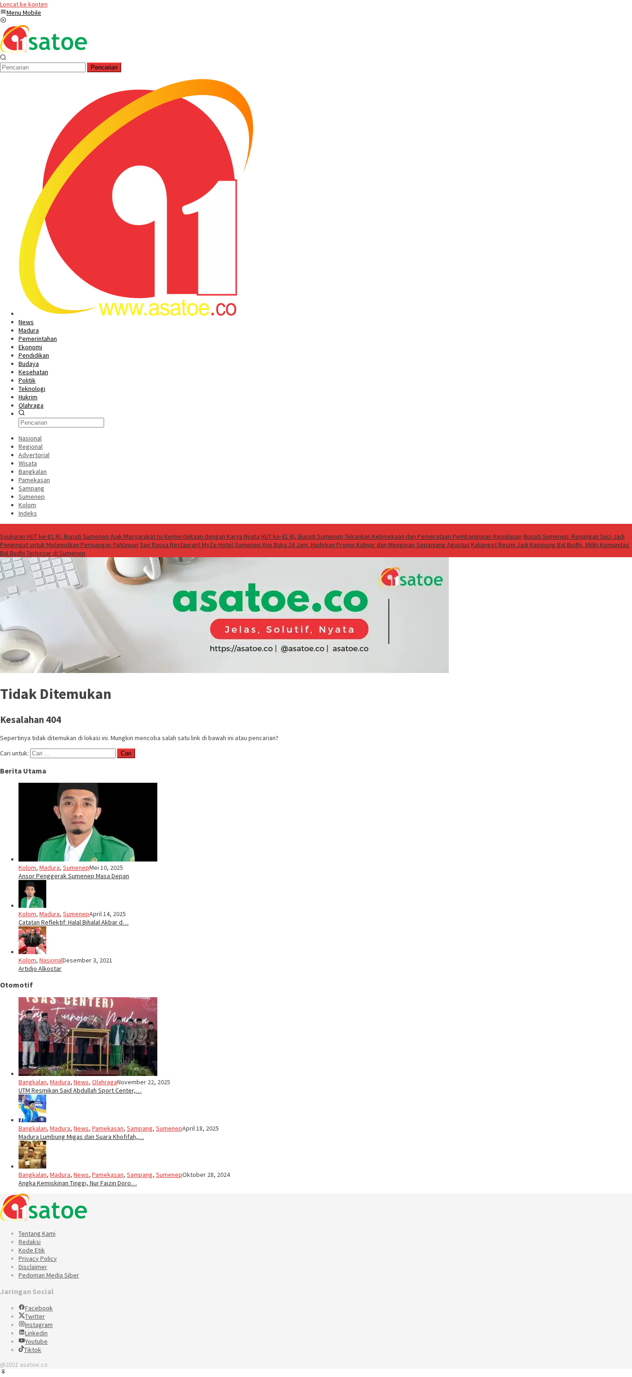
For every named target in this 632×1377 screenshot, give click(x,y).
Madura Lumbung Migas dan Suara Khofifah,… (81, 1136)
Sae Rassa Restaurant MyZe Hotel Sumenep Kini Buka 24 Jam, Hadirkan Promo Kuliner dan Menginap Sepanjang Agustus (305, 545)
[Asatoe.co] (43, 50)
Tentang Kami (37, 1233)
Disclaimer (33, 1267)
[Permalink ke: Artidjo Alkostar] (32, 952)
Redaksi (30, 1242)
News (81, 1082)
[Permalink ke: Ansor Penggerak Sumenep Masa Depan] (88, 859)
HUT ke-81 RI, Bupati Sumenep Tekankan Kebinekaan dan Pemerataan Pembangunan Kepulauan (391, 536)
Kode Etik (32, 1250)
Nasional (50, 960)
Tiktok (32, 1350)
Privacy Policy (38, 1258)
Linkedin (36, 1333)
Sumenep (76, 867)
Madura (49, 867)
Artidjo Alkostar (40, 968)
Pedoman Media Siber (49, 1275)
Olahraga (104, 1082)
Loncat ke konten (24, 4)
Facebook (39, 1308)
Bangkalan (33, 1082)
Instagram (39, 1324)
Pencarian (104, 67)
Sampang (140, 1128)
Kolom (27, 867)
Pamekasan (108, 1128)
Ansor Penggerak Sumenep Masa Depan (74, 876)
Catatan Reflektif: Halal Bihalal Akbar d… (74, 922)
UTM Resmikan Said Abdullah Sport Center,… (80, 1090)
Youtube (36, 1341)
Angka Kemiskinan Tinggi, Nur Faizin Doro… (78, 1183)
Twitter (35, 1316)
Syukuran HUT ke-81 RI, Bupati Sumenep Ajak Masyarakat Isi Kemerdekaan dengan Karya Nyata (130, 536)
